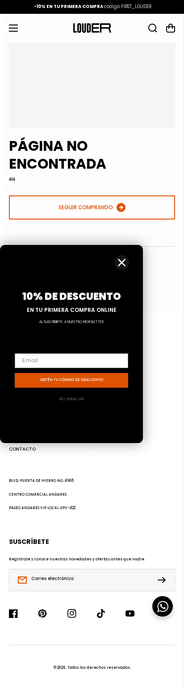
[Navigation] (13, 28)
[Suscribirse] (164, 580)
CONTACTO (22, 449)
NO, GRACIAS (71, 399)
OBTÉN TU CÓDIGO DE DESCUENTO (71, 379)
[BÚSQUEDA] (153, 28)
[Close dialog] (122, 262)
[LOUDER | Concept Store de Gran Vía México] (92, 28)
